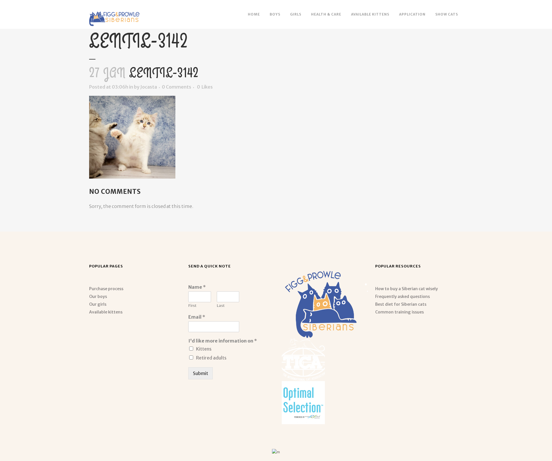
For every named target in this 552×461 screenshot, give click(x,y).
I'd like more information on (222, 341)
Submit (200, 373)
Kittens (204, 349)
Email (196, 317)
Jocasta (148, 87)
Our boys (98, 296)
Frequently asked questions (402, 296)
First (192, 305)
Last (221, 305)
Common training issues (399, 312)
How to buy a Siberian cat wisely (406, 288)
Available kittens (105, 312)
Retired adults (211, 358)
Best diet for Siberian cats (400, 304)
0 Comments (176, 87)
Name (197, 287)
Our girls (97, 304)
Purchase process (106, 288)
